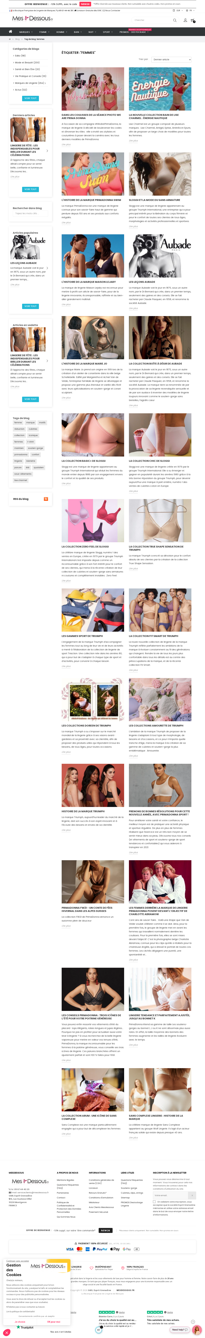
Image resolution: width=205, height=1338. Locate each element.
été (27, 468)
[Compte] (185, 20)
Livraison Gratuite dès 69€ (89, 11)
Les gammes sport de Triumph (82, 636)
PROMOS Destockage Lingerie (132, 1204)
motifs (42, 423)
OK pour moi (53, 1322)
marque (30, 423)
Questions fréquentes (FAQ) (68, 1186)
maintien (19, 448)
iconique (33, 435)
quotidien (39, 468)
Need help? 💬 (180, 1329)
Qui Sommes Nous (66, 1217)
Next (47, 151)
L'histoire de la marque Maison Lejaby (89, 282)
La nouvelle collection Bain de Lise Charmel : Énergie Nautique (154, 116)
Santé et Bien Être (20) (27, 69)
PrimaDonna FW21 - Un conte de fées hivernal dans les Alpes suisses (87, 909)
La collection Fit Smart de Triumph (153, 636)
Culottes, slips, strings (132, 1193)
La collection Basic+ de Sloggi (84, 461)
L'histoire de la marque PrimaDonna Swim (91, 200)
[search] (175, 20)
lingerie (18, 461)
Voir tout (31, 98)
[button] (7, 1332)
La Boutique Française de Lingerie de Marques (33, 11)
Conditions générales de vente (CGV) (101, 1181)
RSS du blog (21, 499)
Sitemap (125, 1198)
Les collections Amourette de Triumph (156, 725)
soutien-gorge (35, 448)
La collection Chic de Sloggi (149, 461)
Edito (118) (20, 56)
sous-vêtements (22, 474)
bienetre (30, 461)
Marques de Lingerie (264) (29, 83)
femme (18, 423)
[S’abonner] (192, 1195)
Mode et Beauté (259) (27, 63)
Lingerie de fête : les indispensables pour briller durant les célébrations (25, 150)
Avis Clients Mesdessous (101, 1207)
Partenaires (63, 1193)
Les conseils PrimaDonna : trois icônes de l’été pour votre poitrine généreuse (91, 1017)
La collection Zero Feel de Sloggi (85, 546)
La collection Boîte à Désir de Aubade (155, 363)
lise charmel (20, 480)
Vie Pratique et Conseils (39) (30, 76)
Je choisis (20, 1322)
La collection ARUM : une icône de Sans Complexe (89, 1117)
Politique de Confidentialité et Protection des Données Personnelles (69, 1207)
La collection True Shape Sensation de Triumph (156, 548)
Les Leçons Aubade (23, 263)
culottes (33, 429)
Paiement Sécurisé (98, 1212)
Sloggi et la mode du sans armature (154, 200)
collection (19, 435)
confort (35, 455)
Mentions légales (65, 1180)
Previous (13, 151)
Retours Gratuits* (98, 1193)
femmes (18, 442)
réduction (19, 429)
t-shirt (30, 442)
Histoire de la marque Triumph (83, 811)
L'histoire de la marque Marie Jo (84, 363)
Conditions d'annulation (101, 1198)
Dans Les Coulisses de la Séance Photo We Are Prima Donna (91, 116)
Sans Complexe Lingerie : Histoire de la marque (156, 1117)
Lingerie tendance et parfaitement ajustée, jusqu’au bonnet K (159, 1017)
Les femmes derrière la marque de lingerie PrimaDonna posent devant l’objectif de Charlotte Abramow (158, 911)
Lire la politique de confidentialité (20, 1311)
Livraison (93, 1188)
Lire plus (14, 177)
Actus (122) (21, 90)
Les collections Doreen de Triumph (86, 725)
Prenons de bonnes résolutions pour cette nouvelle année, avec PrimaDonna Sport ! (159, 813)
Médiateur (94, 1203)
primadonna (20, 455)
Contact (61, 1198)
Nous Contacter (112, 11)
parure (17, 468)
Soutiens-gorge (129, 1188)
